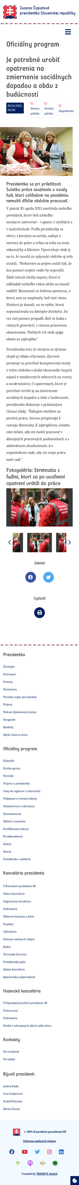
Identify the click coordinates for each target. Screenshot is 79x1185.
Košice (7, 947)
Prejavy (7, 704)
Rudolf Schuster (13, 1101)
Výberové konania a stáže (18, 916)
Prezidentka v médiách (17, 859)
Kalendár (9, 761)
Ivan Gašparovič (13, 1094)
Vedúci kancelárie (14, 894)
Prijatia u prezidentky (16, 783)
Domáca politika (35, 111)
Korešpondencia (13, 836)
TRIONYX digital (46, 1174)
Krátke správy (11, 768)
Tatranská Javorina (15, 954)
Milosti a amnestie (14, 821)
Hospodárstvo (66, 111)
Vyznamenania (12, 814)
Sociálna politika (49, 111)
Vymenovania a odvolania (19, 806)
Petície (7, 852)
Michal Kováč (11, 1109)
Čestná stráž (10, 1010)
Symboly (8, 727)
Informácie (10, 931)
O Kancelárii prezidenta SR (19, 886)
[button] (69, 542)
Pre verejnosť (11, 1051)
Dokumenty (10, 909)
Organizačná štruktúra (17, 901)
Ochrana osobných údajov (19, 939)
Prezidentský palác (14, 962)
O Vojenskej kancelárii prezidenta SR (25, 1003)
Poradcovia (10, 689)
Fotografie (9, 720)
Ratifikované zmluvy (16, 829)
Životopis (8, 666)
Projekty (8, 924)
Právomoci (9, 674)
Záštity (7, 844)
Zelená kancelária (14, 969)
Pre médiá (9, 1059)
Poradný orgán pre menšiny (20, 697)
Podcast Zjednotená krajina (19, 712)
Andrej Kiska (11, 1086)
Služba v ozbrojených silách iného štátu (27, 1026)
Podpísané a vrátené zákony (20, 798)
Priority (8, 682)
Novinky (8, 776)
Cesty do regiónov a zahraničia (21, 791)
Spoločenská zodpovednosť (19, 977)
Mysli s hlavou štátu (15, 735)
